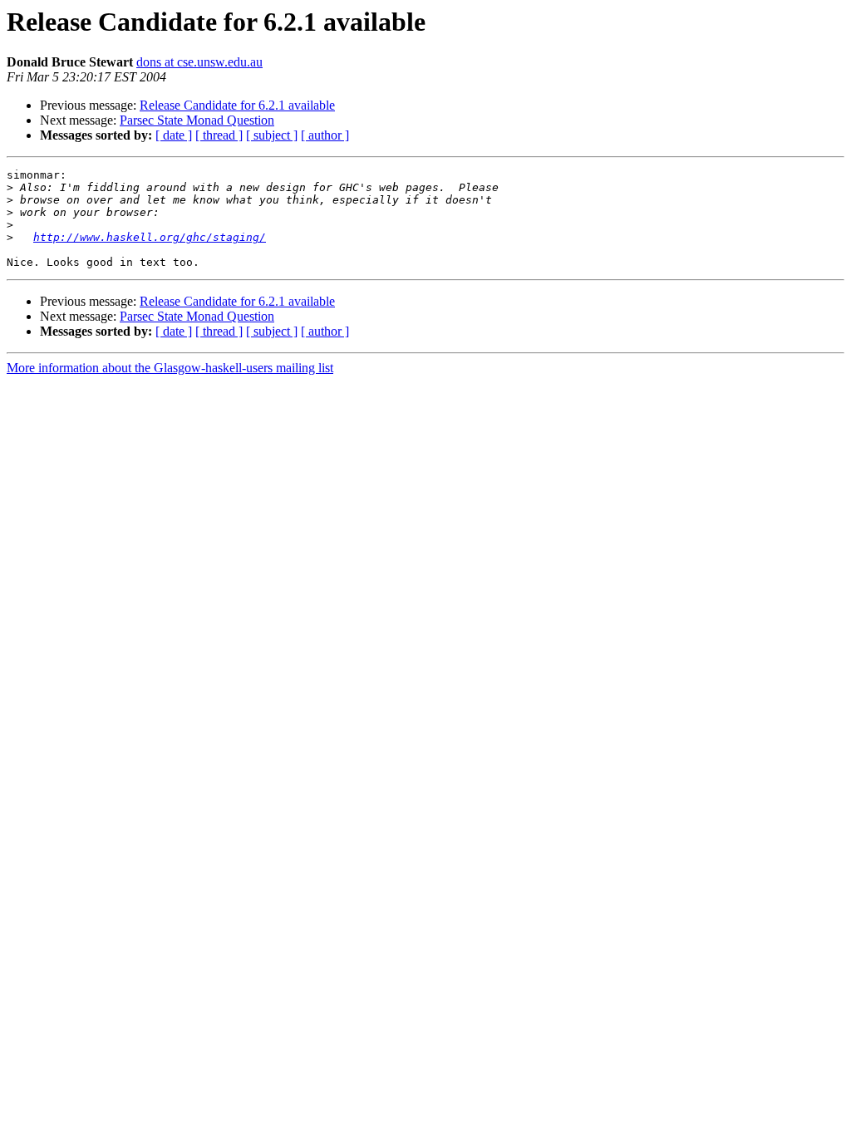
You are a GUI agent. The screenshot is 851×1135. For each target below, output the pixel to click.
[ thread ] (219, 135)
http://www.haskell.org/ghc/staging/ (149, 237)
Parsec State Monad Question (197, 120)
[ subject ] (272, 135)
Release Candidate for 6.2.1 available (237, 105)
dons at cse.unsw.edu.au (199, 62)
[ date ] (173, 135)
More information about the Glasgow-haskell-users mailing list (170, 368)
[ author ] (325, 135)
